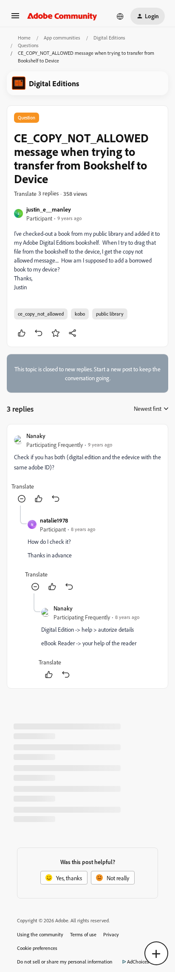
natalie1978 (54, 520)
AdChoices (138, 961)
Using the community (40, 934)
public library (110, 314)
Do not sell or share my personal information (65, 961)
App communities (62, 37)
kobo (80, 314)
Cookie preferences (37, 948)
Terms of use (83, 934)
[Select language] (120, 16)
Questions (28, 45)
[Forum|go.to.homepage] (62, 16)
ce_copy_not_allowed (41, 314)
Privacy (111, 934)
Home (24, 37)
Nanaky (35, 435)
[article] (87, 468)
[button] (15, 18)
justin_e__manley (48, 209)
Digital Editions (109, 37)
